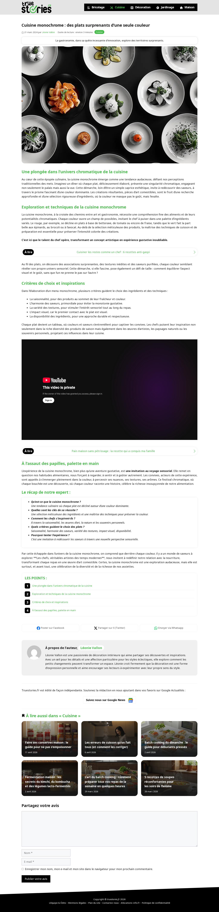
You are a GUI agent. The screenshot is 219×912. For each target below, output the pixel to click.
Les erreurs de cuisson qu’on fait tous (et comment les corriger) (108, 744)
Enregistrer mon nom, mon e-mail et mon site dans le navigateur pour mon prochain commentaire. (89, 869)
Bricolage (97, 7)
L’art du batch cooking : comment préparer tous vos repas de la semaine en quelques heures (108, 781)
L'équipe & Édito (57, 902)
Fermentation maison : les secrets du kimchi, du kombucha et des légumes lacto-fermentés (47, 781)
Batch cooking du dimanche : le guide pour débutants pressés (166, 744)
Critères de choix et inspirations (50, 602)
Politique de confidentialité (156, 902)
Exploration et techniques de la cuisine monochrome (61, 594)
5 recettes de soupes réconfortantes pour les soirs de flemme (159, 781)
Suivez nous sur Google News (106, 700)
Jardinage (167, 7)
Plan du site (94, 902)
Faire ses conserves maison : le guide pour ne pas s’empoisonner (48, 744)
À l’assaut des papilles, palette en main (54, 610)
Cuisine (119, 7)
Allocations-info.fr (130, 902)
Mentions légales (77, 902)
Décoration (142, 7)
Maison (189, 7)
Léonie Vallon (91, 648)
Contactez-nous (110, 902)
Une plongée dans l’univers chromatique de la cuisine (62, 585)
